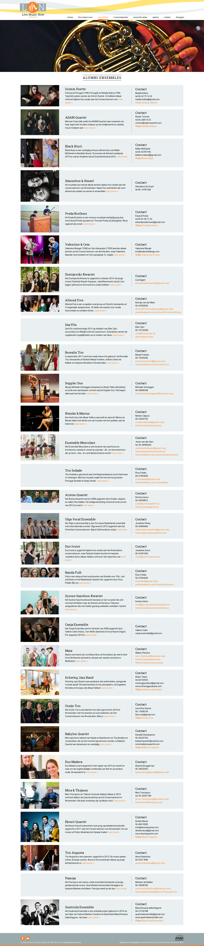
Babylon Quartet (147, 747)
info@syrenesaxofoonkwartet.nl (152, 604)
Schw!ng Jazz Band (148, 689)
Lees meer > (90, 127)
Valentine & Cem (147, 254)
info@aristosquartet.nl (147, 503)
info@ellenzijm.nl (145, 333)
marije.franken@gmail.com (150, 361)
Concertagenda (121, 17)
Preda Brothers (146, 225)
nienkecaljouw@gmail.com (150, 422)
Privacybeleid (134, 942)
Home (33, 10)
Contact (167, 17)
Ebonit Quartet (146, 836)
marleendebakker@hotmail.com (153, 888)
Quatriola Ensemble (149, 920)
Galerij (156, 17)
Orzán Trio (144, 717)
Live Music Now (85, 17)
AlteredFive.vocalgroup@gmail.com (154, 308)
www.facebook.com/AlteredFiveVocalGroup (158, 312)
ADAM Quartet (146, 126)
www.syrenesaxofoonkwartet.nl (152, 607)
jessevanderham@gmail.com (151, 448)
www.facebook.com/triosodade (151, 482)
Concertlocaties (140, 17)
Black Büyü (144, 158)
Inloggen (180, 17)
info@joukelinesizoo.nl (147, 556)
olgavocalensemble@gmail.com (152, 529)
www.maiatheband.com (148, 659)
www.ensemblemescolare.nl (150, 451)
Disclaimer (124, 942)
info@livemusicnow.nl (72, 942)
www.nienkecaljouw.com (148, 425)
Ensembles (103, 17)
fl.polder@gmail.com (146, 581)
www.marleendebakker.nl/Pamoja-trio (156, 891)
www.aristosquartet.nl (147, 506)
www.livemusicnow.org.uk (149, 662)
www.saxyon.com (144, 336)
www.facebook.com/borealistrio (152, 364)
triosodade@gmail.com (147, 479)
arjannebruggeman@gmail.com (152, 772)
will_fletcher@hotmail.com (150, 656)
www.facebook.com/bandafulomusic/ (154, 584)
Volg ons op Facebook (23, 938)
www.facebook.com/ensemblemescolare (156, 454)
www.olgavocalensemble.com (151, 532)
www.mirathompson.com (149, 802)
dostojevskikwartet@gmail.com (152, 283)
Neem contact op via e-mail (28, 938)
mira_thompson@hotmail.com (152, 799)
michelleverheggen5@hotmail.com (154, 393)
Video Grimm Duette (146, 102)
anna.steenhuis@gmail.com (150, 863)
